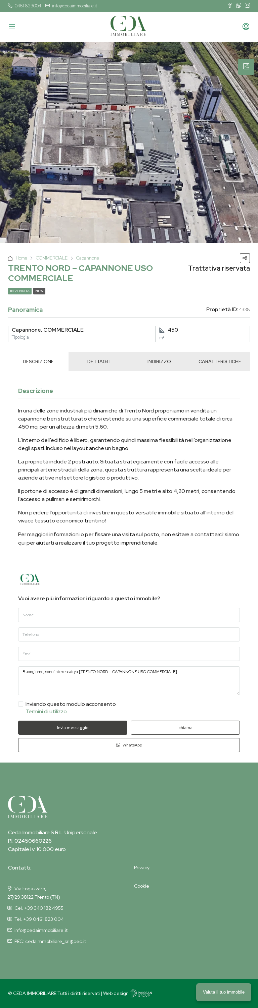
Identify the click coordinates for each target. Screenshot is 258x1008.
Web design (116, 993)
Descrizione (38, 361)
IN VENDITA (20, 291)
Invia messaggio (72, 727)
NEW (39, 291)
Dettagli (99, 361)
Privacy (141, 867)
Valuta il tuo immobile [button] (224, 992)
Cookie (141, 886)
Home (21, 258)
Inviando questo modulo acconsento (71, 708)
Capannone (87, 258)
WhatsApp (132, 745)
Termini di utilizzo (46, 711)
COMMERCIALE (52, 258)
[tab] (246, 67)
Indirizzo (159, 361)
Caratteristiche (220, 361)
